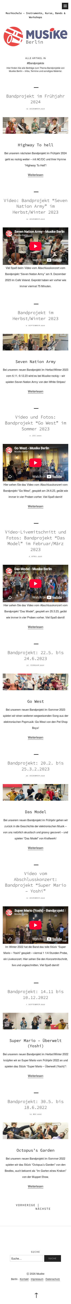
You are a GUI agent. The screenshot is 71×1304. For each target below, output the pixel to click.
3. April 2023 (35, 556)
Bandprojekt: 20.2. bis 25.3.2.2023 (35, 766)
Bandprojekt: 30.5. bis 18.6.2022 (35, 1104)
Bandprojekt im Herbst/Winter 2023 (35, 315)
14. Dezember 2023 (35, 219)
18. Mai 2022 (35, 1114)
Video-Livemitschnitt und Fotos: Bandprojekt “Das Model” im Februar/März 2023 (35, 540)
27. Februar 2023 (35, 665)
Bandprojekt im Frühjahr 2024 (35, 99)
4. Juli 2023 (36, 436)
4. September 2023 (35, 325)
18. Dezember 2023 (35, 109)
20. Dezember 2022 (35, 776)
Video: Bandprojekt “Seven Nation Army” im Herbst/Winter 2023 (35, 206)
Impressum (37, 1279)
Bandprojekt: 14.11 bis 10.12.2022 (35, 994)
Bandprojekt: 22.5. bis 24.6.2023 (35, 655)
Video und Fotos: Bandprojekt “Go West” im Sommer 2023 (35, 422)
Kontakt (24, 1279)
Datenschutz (53, 1279)
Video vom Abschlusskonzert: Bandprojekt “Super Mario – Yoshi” (35, 882)
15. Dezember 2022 (35, 898)
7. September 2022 (35, 1004)
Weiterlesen (35, 175)
